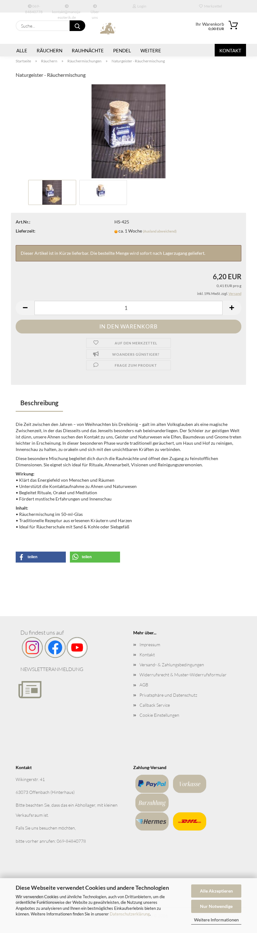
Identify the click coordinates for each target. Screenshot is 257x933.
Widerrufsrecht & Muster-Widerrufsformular (183, 674)
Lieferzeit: (25, 230)
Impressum (149, 644)
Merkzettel (212, 6)
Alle (21, 50)
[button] (25, 308)
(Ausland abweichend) (159, 231)
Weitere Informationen (216, 919)
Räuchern (49, 50)
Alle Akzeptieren (216, 891)
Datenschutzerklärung (130, 913)
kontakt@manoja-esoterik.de (66, 11)
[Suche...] (77, 25)
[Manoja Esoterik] (108, 28)
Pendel (122, 50)
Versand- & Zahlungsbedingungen (171, 664)
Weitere (150, 50)
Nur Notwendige (216, 906)
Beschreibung (39, 402)
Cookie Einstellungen (159, 715)
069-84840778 (34, 8)
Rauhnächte (88, 50)
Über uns (95, 11)
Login (141, 6)
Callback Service (154, 705)
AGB (143, 684)
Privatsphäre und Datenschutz (168, 695)
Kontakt (230, 50)
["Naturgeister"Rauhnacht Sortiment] (128, 130)
